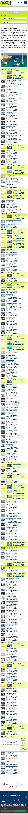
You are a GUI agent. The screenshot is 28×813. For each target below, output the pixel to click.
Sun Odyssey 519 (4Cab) (18, 726)
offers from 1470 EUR (11, 415)
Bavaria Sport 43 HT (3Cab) (12, 448)
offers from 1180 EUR (11, 138)
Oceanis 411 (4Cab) (10, 312)
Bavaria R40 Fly (9, 294)
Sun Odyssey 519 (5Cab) (11, 610)
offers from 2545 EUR (11, 555)
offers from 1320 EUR (11, 153)
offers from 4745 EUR (11, 696)
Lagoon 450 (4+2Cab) (18, 490)
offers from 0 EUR (10, 627)
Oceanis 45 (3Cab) (17, 464)
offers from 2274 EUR (18, 498)
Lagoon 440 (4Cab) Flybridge (12, 435)
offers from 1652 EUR (18, 234)
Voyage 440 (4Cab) (10, 369)
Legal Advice (22, 803)
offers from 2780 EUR (11, 324)
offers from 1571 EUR (11, 410)
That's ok (20, 811)
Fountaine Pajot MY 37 (11, 121)
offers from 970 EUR (11, 129)
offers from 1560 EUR (11, 387)
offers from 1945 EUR (11, 301)
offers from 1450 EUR (11, 333)
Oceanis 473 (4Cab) (10, 509)
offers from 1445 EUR (11, 590)
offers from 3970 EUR (11, 640)
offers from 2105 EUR (11, 461)
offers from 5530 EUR (11, 120)
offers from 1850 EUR (11, 203)
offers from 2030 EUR (11, 618)
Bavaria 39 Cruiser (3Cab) (19, 274)
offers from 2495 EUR (11, 671)
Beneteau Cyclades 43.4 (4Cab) (13, 364)
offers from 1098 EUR (11, 223)
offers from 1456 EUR (18, 647)
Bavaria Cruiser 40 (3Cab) (12, 258)
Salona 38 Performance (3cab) (13, 179)
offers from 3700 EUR (18, 193)
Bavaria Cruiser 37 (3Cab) (12, 155)
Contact (20, 801)
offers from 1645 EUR (18, 149)
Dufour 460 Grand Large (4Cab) (13, 513)
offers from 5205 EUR (11, 755)
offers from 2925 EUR (11, 651)
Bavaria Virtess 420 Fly (11, 430)
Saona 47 (8, 479)
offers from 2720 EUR (11, 691)
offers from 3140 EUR (11, 456)
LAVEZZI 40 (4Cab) (10, 204)
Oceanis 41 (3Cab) (17, 284)
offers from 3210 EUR (11, 178)
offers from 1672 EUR (11, 261)
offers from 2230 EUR (18, 247)
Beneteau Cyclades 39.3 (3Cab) (13, 220)
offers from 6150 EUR (11, 297)
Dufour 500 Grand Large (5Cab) (13, 614)
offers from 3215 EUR (11, 424)
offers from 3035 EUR (18, 198)
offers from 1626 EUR (18, 687)
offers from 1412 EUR (18, 218)
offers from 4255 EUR (11, 636)
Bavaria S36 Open (10, 117)
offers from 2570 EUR (18, 467)
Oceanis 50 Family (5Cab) (12, 601)
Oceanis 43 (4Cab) (10, 355)
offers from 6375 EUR (11, 401)
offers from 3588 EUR (18, 340)
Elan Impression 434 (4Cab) (12, 403)
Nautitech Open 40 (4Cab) (19, 230)
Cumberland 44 (9, 398)
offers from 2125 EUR (11, 608)
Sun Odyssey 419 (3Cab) (11, 321)
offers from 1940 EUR (11, 266)
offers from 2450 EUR (11, 516)
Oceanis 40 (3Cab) (10, 200)
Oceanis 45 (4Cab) (10, 425)
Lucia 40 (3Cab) (9, 184)
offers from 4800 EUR (24, 749)
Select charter (4, 20)
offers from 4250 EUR (11, 710)
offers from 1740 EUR (11, 521)
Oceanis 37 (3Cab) (10, 159)
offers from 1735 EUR (11, 163)
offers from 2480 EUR (11, 734)
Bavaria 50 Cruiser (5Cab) (19, 643)
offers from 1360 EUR (11, 306)
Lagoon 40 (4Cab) (17, 190)
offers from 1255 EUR (11, 530)
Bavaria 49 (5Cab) (10, 582)
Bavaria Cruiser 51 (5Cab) (19, 664)
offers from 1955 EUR (11, 604)
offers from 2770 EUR (11, 613)
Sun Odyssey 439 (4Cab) (18, 380)
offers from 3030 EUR (11, 676)
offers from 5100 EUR (11, 482)
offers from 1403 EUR (11, 586)
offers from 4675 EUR (11, 581)
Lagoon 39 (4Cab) (17, 195)
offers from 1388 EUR (18, 545)
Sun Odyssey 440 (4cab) (11, 393)
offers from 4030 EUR (11, 115)
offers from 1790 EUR (11, 363)
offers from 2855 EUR (11, 110)
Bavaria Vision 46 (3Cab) (18, 495)
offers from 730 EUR (11, 83)
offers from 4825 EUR (11, 714)
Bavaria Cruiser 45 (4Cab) (12, 536)
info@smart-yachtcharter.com (11, 795)
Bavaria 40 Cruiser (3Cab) (12, 278)
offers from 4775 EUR (11, 92)
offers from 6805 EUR (11, 124)
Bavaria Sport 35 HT (11, 89)
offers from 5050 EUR (18, 493)
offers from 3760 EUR (11, 447)
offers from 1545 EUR (11, 97)
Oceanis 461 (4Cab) (10, 439)
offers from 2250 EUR (11, 550)
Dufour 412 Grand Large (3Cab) (13, 298)
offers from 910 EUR (11, 101)
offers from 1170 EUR (11, 367)
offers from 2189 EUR (11, 661)
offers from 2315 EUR (18, 243)
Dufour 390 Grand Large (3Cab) (13, 209)
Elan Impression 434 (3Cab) (12, 407)
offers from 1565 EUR (18, 173)
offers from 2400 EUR (18, 383)
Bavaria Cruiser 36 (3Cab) (19, 146)
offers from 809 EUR (18, 74)
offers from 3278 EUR (11, 392)
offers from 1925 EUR (11, 106)
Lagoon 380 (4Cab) (17, 170)
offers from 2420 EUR (11, 471)
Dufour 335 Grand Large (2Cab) (13, 80)
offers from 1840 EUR (11, 212)
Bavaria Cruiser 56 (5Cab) (12, 766)
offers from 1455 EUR (11, 429)
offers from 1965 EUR (11, 539)
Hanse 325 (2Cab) (17, 71)
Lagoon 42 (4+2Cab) (17, 341)
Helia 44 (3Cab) (9, 373)
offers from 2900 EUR (11, 705)
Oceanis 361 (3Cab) (10, 126)
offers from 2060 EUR (11, 512)
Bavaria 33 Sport (10, 112)
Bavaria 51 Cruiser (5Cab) (12, 657)
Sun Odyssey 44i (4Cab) (11, 412)
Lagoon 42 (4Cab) (17, 336)
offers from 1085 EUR (11, 315)
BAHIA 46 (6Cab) (10, 504)
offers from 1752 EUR (11, 271)
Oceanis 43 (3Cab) (10, 351)
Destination (4, 15)
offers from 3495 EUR (18, 730)
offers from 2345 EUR (11, 329)
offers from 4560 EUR (11, 438)
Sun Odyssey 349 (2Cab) (11, 103)
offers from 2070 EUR (18, 169)
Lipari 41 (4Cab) (16, 215)
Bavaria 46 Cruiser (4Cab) (12, 527)
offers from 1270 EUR (11, 227)
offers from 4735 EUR (11, 760)
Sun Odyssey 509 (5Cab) (11, 605)
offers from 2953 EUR (18, 478)
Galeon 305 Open (10, 107)
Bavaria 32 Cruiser (17, 75)
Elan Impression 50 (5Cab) (12, 624)
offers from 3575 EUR (11, 187)
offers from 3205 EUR (18, 238)
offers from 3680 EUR (11, 376)
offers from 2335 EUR (11, 358)
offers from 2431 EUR (18, 489)
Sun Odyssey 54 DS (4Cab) (12, 757)
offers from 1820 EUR (11, 133)
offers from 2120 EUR (11, 631)
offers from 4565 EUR (11, 719)
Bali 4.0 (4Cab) (16, 235)
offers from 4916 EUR (11, 207)
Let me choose (4, 808)
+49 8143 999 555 (6, 793)
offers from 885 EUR (18, 277)
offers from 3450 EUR (11, 507)
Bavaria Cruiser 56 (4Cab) (12, 761)
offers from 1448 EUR (18, 565)
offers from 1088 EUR (18, 576)
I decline (7, 811)
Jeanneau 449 (9, 444)
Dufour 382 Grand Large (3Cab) (13, 130)
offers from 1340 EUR (11, 442)
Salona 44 (8, 421)
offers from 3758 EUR (18, 344)
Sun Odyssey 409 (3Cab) (18, 240)
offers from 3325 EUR (18, 667)
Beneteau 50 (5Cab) (11, 592)
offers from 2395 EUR (11, 183)
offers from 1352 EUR (11, 158)
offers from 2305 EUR (11, 292)
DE (21, 2)
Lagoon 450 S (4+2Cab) (18, 485)
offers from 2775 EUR (11, 764)
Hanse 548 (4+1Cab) (23, 739)
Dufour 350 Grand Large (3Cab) (13, 94)
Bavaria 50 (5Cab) (10, 587)
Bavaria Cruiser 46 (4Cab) (12, 551)
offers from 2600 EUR (11, 397)
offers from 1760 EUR (11, 354)
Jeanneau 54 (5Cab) (10, 731)
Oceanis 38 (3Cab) (17, 166)
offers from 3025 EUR (11, 372)
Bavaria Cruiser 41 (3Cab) (12, 263)
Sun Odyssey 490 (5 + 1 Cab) (12, 578)
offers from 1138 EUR (11, 281)
